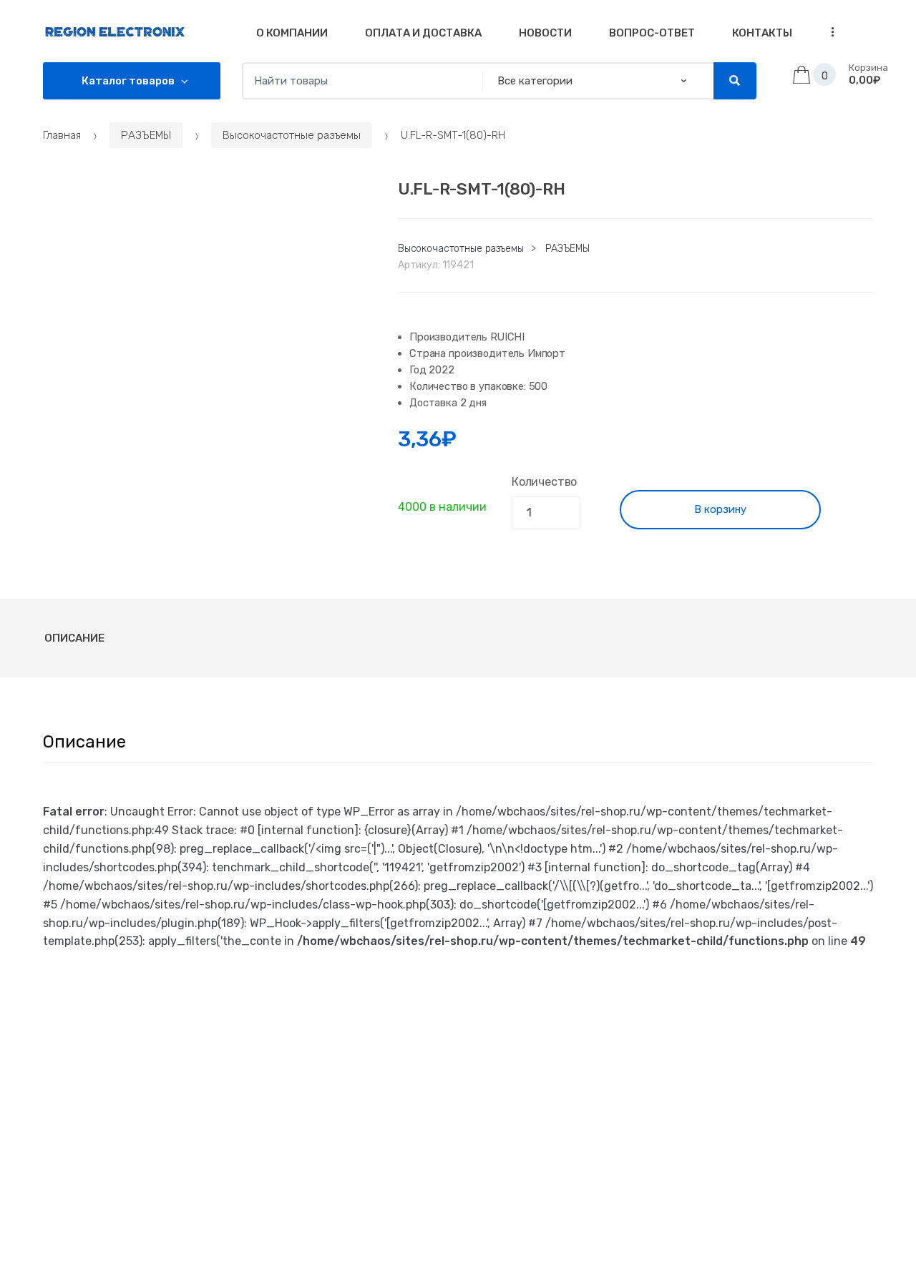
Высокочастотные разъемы (292, 135)
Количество (544, 482)
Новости (545, 32)
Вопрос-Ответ (652, 32)
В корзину (720, 509)
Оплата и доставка (423, 32)
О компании (292, 32)
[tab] (74, 638)
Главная (62, 135)
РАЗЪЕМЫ (146, 135)
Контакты (762, 32)
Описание (74, 638)
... (828, 31)
